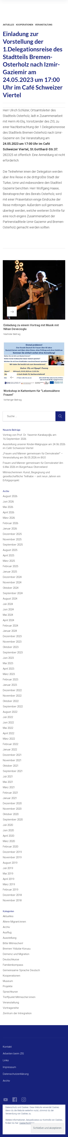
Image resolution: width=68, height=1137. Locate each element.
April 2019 (8, 879)
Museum (8, 981)
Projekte (8, 986)
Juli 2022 (8, 717)
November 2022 (12, 695)
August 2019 (10, 862)
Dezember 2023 (12, 636)
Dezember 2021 (12, 754)
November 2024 (12, 582)
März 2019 (9, 884)
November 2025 (12, 539)
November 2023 (12, 641)
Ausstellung (9, 937)
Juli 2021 (8, 776)
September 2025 (13, 544)
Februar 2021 (10, 792)
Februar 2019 (10, 889)
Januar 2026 (10, 528)
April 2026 (8, 512)
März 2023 (9, 674)
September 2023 (13, 652)
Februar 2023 (10, 679)
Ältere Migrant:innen (14, 921)
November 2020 (12, 808)
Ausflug (7, 932)
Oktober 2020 (10, 814)
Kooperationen (24, 25)
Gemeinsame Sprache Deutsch (21, 970)
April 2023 (8, 668)
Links (6, 1060)
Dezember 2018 (12, 895)
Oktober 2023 (10, 647)
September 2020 (13, 819)
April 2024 (8, 620)
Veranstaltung (43, 25)
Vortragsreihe (11, 1007)
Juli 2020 (8, 825)
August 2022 (10, 711)
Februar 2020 (10, 846)
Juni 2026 (8, 501)
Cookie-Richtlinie (26, 1123)
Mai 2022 (8, 727)
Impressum (9, 1067)
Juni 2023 (8, 657)
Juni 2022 (8, 722)
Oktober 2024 (10, 587)
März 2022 (9, 738)
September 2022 (13, 706)
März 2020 (9, 841)
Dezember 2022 (12, 690)
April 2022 (8, 733)
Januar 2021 (10, 798)
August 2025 (10, 550)
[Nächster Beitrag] (34, 289)
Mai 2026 (8, 507)
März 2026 (9, 517)
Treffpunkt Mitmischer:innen (19, 997)
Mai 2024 (8, 614)
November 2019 (12, 857)
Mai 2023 (8, 663)
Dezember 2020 (12, 803)
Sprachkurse (10, 991)
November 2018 (12, 900)
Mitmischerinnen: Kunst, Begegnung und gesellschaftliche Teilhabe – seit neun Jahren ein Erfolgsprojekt (32, 476)
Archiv (6, 927)
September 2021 (13, 771)
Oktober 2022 (10, 701)
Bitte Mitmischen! (13, 943)
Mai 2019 (8, 873)
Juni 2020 (8, 830)
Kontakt (7, 1046)
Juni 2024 (8, 609)
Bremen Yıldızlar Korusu (17, 948)
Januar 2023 (10, 684)
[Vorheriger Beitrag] (34, 363)
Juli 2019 (8, 868)
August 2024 (10, 598)
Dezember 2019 (12, 852)
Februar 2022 (10, 744)
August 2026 (10, 496)
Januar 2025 (10, 571)
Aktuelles (8, 25)
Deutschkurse (11, 959)
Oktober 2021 (10, 765)
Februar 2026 (10, 523)
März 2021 (9, 787)
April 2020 (8, 835)
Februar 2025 (10, 566)
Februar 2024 (10, 625)
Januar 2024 (10, 630)
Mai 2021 (8, 781)
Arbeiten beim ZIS (13, 1053)
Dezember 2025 (12, 534)
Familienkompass (13, 964)
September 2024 (13, 593)
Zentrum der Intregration (17, 1013)
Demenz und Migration (16, 954)
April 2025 (8, 555)
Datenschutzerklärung (16, 1073)
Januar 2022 (10, 749)
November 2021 (12, 760)
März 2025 (9, 560)
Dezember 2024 (12, 577)
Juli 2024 (8, 604)
